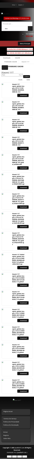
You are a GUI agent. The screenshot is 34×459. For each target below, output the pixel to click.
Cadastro (20, 5)
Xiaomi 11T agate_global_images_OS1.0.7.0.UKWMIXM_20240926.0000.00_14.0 (18, 88)
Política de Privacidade (11, 422)
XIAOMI (17, 58)
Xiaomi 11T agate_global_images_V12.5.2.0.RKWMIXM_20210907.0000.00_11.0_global (18, 383)
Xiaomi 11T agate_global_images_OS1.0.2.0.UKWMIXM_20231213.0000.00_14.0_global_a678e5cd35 (18, 159)
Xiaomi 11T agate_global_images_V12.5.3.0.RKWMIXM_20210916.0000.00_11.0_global (18, 366)
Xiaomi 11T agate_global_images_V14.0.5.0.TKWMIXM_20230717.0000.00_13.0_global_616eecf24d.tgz (18, 198)
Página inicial (7, 411)
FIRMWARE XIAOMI (10, 62)
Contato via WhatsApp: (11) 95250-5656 (17, 18)
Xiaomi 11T (25, 62)
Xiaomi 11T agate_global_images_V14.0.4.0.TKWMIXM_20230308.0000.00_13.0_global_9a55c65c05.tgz (18, 218)
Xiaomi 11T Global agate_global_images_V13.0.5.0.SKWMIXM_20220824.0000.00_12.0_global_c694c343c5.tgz (18, 259)
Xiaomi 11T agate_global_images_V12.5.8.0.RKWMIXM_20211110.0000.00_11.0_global (18, 295)
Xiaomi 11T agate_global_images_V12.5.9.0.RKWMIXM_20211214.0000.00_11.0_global (18, 278)
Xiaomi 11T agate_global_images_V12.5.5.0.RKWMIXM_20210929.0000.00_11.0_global (18, 330)
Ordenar (26, 76)
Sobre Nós (6, 438)
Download (23, 95)
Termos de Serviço (9, 419)
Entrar (13, 5)
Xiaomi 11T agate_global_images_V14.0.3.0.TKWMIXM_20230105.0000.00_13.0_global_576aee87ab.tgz (18, 238)
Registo (6, 435)
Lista (28, 80)
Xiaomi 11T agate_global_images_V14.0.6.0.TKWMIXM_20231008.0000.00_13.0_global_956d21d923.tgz (18, 179)
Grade (20, 80)
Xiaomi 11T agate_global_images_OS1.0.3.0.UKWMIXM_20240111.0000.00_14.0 (18, 141)
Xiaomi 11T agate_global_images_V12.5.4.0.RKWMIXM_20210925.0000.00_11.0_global (18, 348)
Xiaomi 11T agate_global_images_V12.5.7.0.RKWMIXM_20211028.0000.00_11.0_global (18, 313)
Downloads (6, 58)
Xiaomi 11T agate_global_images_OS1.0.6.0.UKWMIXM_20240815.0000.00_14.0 (18, 105)
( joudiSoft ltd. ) (21, 452)
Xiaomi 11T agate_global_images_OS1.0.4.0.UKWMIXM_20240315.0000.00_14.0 (18, 123)
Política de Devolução (11, 425)
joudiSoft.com (19, 448)
